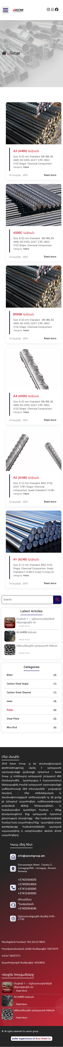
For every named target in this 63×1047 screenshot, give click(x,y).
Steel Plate (13, 719)
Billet (10, 675)
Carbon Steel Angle (17, 684)
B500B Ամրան (23, 315)
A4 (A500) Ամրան (26, 396)
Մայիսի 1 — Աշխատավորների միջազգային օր (35, 620)
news (9, 701)
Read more (25, 626)
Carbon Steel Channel (19, 692)
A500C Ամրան (23, 233)
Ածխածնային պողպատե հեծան (36, 646)
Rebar (10, 710)
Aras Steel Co (43, 1038)
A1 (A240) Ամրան (26, 560)
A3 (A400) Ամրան (26, 632)
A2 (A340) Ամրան (26, 478)
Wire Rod (12, 727)
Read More (22, 991)
